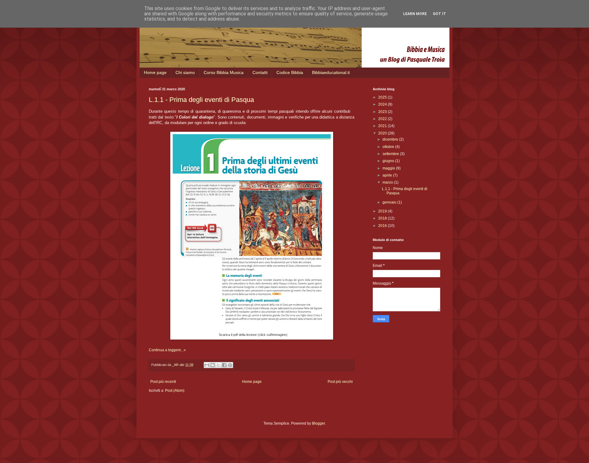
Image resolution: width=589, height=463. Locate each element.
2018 (383, 218)
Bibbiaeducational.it (331, 72)
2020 (383, 133)
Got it (439, 14)
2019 (383, 211)
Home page (155, 72)
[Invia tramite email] (207, 365)
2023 (383, 112)
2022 (383, 119)
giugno (389, 161)
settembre (391, 154)
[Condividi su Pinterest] (230, 365)
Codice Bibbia (289, 72)
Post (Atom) (174, 390)
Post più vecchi (340, 381)
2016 (383, 226)
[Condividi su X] (218, 365)
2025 (383, 97)
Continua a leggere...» (167, 350)
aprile (388, 175)
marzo (388, 182)
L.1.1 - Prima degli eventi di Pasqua (201, 99)
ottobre (389, 147)
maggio (389, 168)
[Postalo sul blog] (213, 365)
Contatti (260, 72)
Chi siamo (185, 72)
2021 (383, 126)
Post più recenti (163, 381)
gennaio (390, 202)
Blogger (318, 423)
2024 (383, 104)
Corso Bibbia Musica (224, 72)
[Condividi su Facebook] (224, 365)
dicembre (391, 139)
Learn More (415, 14)
